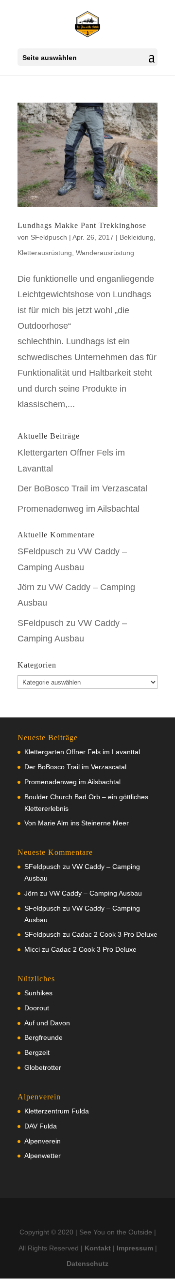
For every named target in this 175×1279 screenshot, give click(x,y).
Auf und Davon (47, 1023)
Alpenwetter (42, 1155)
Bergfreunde (43, 1037)
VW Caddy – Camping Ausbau (95, 893)
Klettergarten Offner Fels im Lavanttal (82, 752)
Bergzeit (37, 1052)
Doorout (36, 1008)
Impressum (135, 1248)
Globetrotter (42, 1067)
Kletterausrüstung (45, 253)
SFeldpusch (49, 237)
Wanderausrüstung (105, 253)
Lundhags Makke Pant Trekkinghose (82, 225)
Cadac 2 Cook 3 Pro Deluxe (115, 934)
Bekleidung (137, 237)
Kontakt (98, 1248)
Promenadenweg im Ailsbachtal (79, 509)
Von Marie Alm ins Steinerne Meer (76, 823)
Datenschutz (87, 1263)
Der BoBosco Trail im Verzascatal (82, 488)
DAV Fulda (40, 1126)
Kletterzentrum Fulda (56, 1111)
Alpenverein (42, 1141)
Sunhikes (38, 993)
